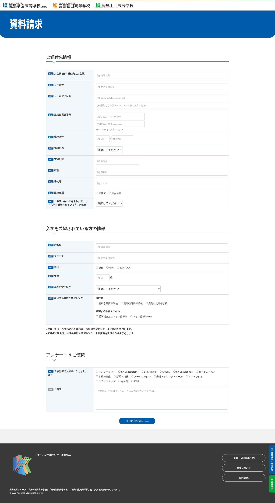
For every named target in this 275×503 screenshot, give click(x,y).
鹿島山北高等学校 (157, 303)
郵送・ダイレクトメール (169, 376)
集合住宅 (116, 193)
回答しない (125, 267)
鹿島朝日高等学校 (133, 303)
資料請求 (244, 477)
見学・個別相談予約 (244, 458)
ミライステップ (106, 381)
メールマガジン (142, 376)
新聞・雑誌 (122, 376)
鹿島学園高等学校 (108, 303)
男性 (100, 267)
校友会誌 (66, 454)
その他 (124, 381)
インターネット (106, 371)
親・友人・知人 (206, 371)
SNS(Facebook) (184, 371)
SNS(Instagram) (129, 371)
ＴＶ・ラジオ (195, 376)
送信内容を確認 (134, 421)
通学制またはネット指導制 (112, 316)
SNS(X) (166, 371)
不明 (136, 381)
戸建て (102, 193)
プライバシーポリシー (47, 454)
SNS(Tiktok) (150, 371)
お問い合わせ (244, 468)
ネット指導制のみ (142, 316)
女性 (111, 267)
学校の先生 (104, 376)
